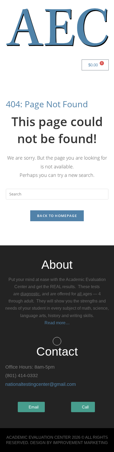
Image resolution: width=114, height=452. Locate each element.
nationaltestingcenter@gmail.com (40, 384)
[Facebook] (57, 341)
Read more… (57, 323)
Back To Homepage (57, 215)
